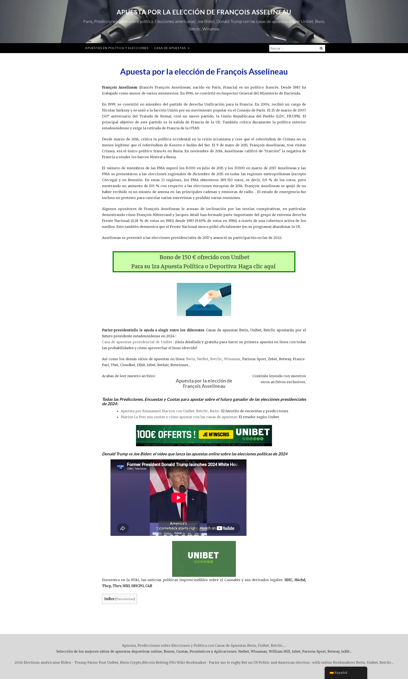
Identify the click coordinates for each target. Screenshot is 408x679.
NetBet (202, 359)
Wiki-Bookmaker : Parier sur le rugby (209, 662)
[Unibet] (204, 435)
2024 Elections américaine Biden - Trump (50, 662)
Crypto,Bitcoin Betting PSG (153, 662)
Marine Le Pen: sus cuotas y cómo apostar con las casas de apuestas (179, 417)
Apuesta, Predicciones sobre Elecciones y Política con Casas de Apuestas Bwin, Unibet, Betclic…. (204, 645)
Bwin (190, 359)
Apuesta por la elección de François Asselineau (204, 12)
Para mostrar (124, 599)
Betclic (216, 359)
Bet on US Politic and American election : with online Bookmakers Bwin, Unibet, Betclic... (318, 662)
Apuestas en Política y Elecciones (117, 48)
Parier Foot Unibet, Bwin (108, 662)
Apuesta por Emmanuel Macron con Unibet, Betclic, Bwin (170, 411)
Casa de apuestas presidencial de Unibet (137, 342)
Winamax (232, 359)
